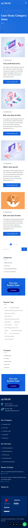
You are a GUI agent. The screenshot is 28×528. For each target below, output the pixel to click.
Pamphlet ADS (7, 355)
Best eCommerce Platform (10, 313)
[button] (25, 524)
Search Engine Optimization (10, 268)
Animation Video (7, 458)
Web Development (7, 448)
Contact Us (6, 367)
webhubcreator (8, 60)
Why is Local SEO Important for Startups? (12, 471)
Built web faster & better (12, 115)
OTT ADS (6, 358)
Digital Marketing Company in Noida (12, 319)
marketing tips (17, 322)
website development (9, 339)
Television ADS (7, 361)
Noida (16, 324)
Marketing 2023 (8, 322)
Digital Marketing (8, 262)
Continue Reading (11, 82)
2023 (6, 307)
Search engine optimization (16, 330)
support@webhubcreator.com (12, 410)
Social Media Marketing (9, 461)
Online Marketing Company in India (11, 327)
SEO (5, 333)
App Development (7, 451)
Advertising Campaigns (14, 307)
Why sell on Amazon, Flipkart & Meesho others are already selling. (13, 478)
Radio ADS (6, 364)
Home (2, 23)
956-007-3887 (9, 409)
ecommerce (7, 265)
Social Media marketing (9, 336)
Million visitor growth (10, 167)
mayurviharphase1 (8, 324)
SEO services (6, 455)
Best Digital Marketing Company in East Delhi (14, 310)
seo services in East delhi (10, 271)
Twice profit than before (11, 64)
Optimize (6, 330)
